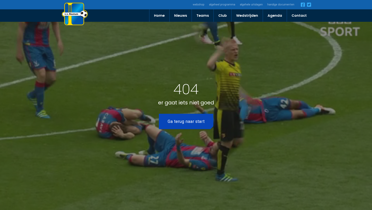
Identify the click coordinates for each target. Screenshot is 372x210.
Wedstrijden (247, 15)
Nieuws (180, 15)
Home (159, 15)
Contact (299, 15)
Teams (202, 15)
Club (222, 15)
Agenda (275, 15)
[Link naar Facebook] (302, 4)
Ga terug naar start (186, 121)
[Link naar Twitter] (308, 4)
